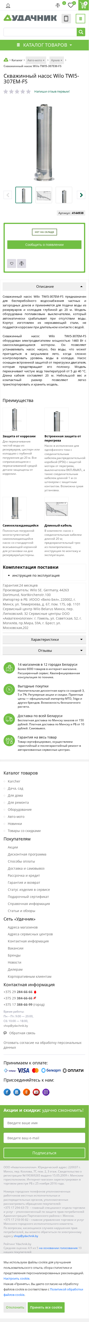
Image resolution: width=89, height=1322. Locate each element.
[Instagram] (45, 1092)
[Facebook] (7, 1092)
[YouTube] (36, 1092)
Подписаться (44, 1153)
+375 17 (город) (24, 1004)
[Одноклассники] (26, 1092)
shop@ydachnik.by (26, 1236)
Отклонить (15, 1307)
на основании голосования (58, 1248)
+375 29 (18, 991)
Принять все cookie (46, 1307)
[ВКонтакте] (16, 1092)
